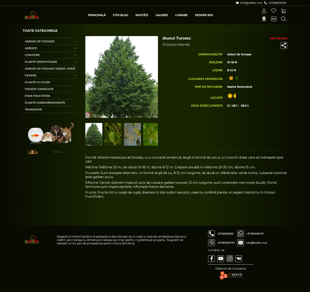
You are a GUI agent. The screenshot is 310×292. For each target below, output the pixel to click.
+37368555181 (225, 233)
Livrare (181, 15)
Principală (97, 15)
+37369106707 (226, 242)
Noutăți (141, 15)
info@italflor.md (256, 242)
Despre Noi (204, 15)
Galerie (162, 15)
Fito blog (120, 15)
